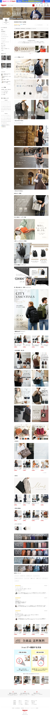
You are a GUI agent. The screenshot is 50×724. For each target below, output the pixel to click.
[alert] (31, 29)
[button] (46, 3)
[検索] (33, 5)
